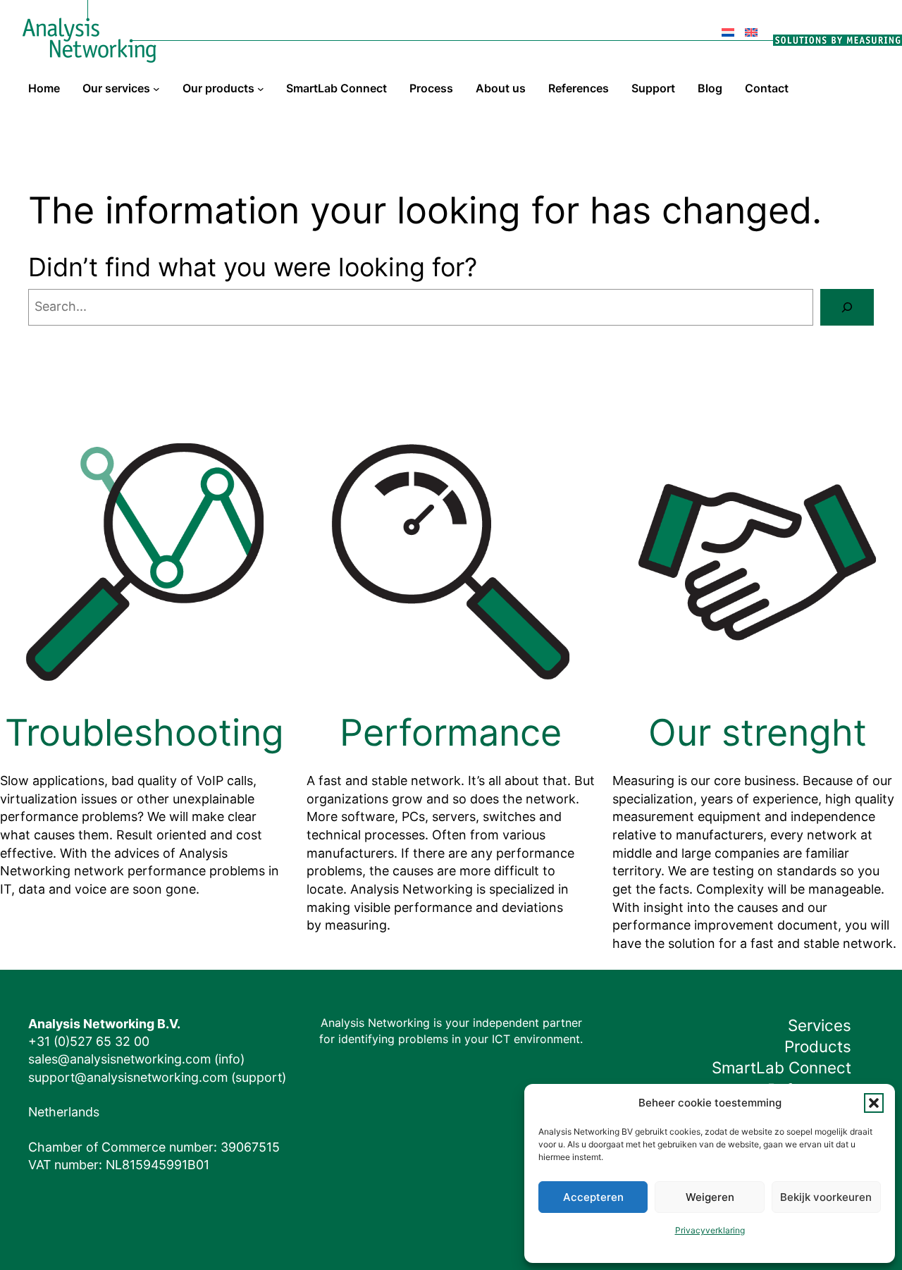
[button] (874, 1103)
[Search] (847, 307)
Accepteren (593, 1197)
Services (819, 1025)
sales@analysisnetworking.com (119, 1059)
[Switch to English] (751, 25)
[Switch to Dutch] (728, 25)
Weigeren (710, 1197)
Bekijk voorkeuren (826, 1197)
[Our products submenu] (260, 88)
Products (817, 1046)
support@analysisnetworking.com (128, 1077)
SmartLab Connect (781, 1067)
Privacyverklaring (710, 1230)
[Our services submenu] (156, 88)
